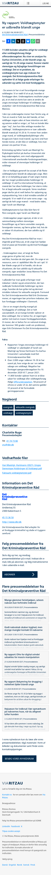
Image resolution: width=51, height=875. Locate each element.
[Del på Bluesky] (28, 41)
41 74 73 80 (12, 441)
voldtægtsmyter (24, 413)
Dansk (5, 864)
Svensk (26, 864)
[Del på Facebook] (8, 41)
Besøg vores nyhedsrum (19, 759)
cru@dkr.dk (8, 444)
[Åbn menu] (28, 3)
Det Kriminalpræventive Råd (14, 34)
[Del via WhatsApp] (33, 41)
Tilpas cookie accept (11, 831)
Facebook (15, 826)
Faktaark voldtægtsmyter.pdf (16, 473)
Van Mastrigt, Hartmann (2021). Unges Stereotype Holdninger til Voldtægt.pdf (22, 466)
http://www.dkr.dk (11, 522)
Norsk (19, 864)
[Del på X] (18, 41)
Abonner (9, 574)
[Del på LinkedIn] (13, 41)
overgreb (8, 407)
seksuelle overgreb (25, 407)
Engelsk (12, 864)
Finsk (32, 864)
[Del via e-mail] (38, 41)
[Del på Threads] (23, 41)
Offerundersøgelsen (23, 382)
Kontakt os (7, 794)
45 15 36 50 (8, 517)
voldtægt (8, 413)
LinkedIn (6, 826)
